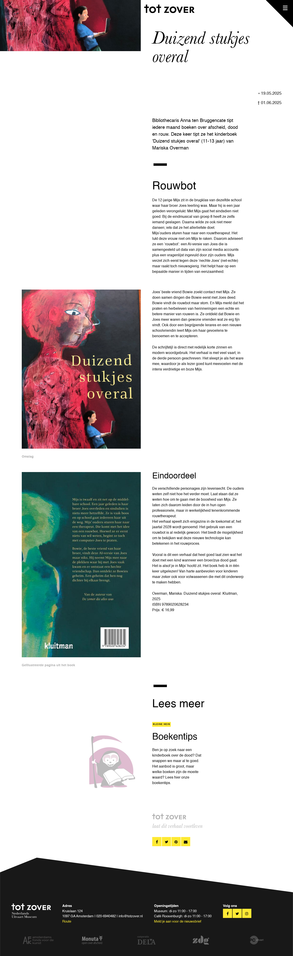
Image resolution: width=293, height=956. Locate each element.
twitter (166, 841)
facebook (156, 841)
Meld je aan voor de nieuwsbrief (177, 921)
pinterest (176, 841)
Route (66, 921)
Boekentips (174, 737)
